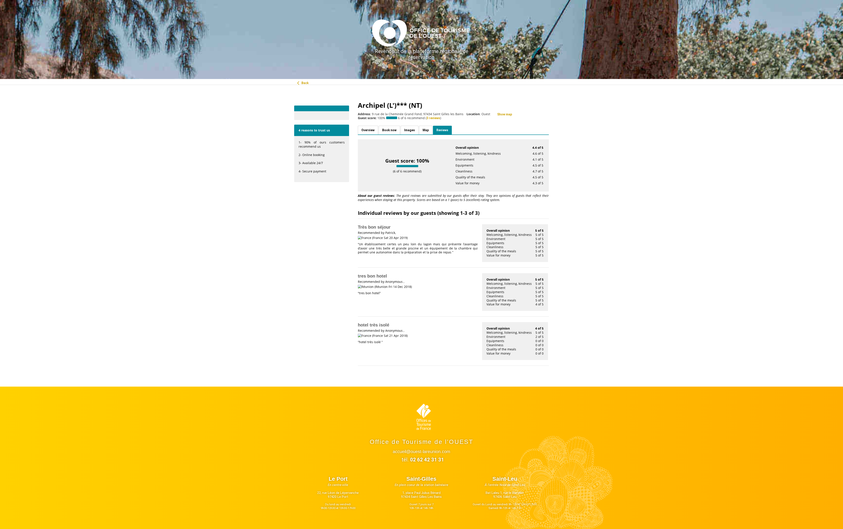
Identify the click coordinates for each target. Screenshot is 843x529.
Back (305, 83)
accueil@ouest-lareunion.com (421, 451)
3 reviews (433, 118)
